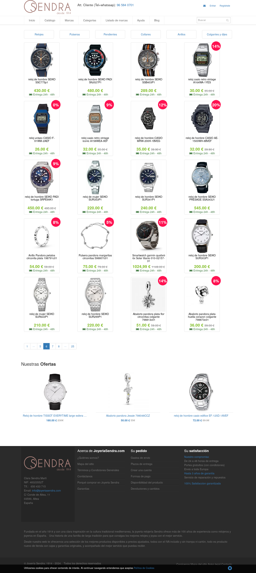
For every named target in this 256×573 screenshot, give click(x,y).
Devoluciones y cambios (145, 488)
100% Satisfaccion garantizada (202, 483)
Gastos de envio (140, 458)
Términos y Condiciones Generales (98, 470)
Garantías (83, 488)
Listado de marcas (117, 20)
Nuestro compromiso (196, 457)
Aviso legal (214, 564)
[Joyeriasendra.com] (48, 7)
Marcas (69, 20)
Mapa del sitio (85, 464)
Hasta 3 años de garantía (199, 473)
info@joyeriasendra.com (46, 490)
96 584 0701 (125, 5)
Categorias (89, 20)
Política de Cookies (144, 568)
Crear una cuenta (141, 470)
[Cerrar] (230, 568)
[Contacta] (204, 5)
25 (72, 346)
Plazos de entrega (141, 464)
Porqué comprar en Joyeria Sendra (98, 482)
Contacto (226, 564)
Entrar (213, 5)
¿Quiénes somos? (88, 458)
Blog (156, 20)
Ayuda (141, 20)
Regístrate (225, 5)
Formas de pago (140, 476)
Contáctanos (84, 476)
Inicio (32, 20)
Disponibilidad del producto (147, 482)
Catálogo (50, 20)
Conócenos (183, 564)
